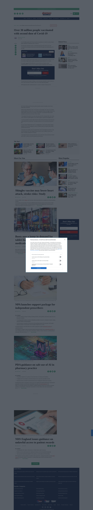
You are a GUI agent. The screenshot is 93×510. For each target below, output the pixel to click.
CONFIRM (39, 268)
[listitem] (46, 254)
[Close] (65, 240)
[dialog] (46, 255)
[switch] (59, 257)
